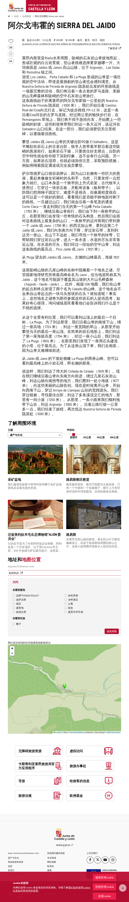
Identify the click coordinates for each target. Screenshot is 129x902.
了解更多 (113, 48)
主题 (10, 429)
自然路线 (26, 16)
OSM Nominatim (113, 732)
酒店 (18, 603)
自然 (16, 16)
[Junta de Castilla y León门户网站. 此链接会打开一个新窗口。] (16, 6)
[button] (12, 648)
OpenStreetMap (76, 732)
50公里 (101, 437)
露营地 (20, 607)
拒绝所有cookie (104, 886)
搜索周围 (112, 631)
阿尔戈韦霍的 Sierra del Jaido (49, 16)
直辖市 (73, 437)
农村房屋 (73, 595)
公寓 (70, 603)
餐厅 (18, 623)
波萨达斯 (21, 599)
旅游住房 (21, 611)
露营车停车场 (75, 611)
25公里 (87, 437)
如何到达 (14, 572)
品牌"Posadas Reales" (27, 595)
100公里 (114, 437)
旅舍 (70, 607)
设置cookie (104, 896)
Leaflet (58, 732)
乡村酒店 (73, 599)
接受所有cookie (104, 877)
